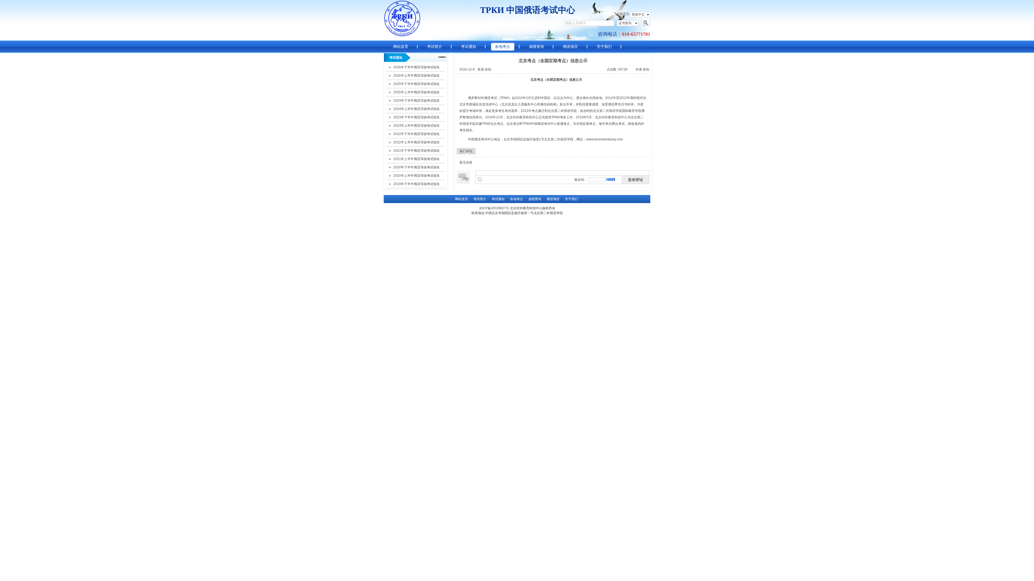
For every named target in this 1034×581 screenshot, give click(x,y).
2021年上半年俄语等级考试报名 (416, 159)
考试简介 (434, 46)
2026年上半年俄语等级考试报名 (416, 75)
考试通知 (468, 46)
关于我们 (604, 46)
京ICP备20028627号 (494, 208)
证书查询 (625, 23)
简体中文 (638, 14)
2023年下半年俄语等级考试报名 (416, 117)
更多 (442, 57)
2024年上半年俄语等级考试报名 (416, 109)
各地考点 (502, 46)
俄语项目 (570, 46)
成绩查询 (536, 46)
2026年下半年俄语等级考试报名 (416, 67)
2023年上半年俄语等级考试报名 (416, 125)
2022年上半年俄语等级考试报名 (416, 142)
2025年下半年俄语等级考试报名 (416, 84)
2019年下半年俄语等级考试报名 (416, 184)
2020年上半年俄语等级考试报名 (416, 176)
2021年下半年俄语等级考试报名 (416, 151)
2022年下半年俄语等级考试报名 (416, 134)
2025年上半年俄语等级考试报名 (416, 92)
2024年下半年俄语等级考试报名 (416, 100)
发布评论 (635, 180)
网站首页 (400, 46)
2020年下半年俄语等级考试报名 (416, 167)
